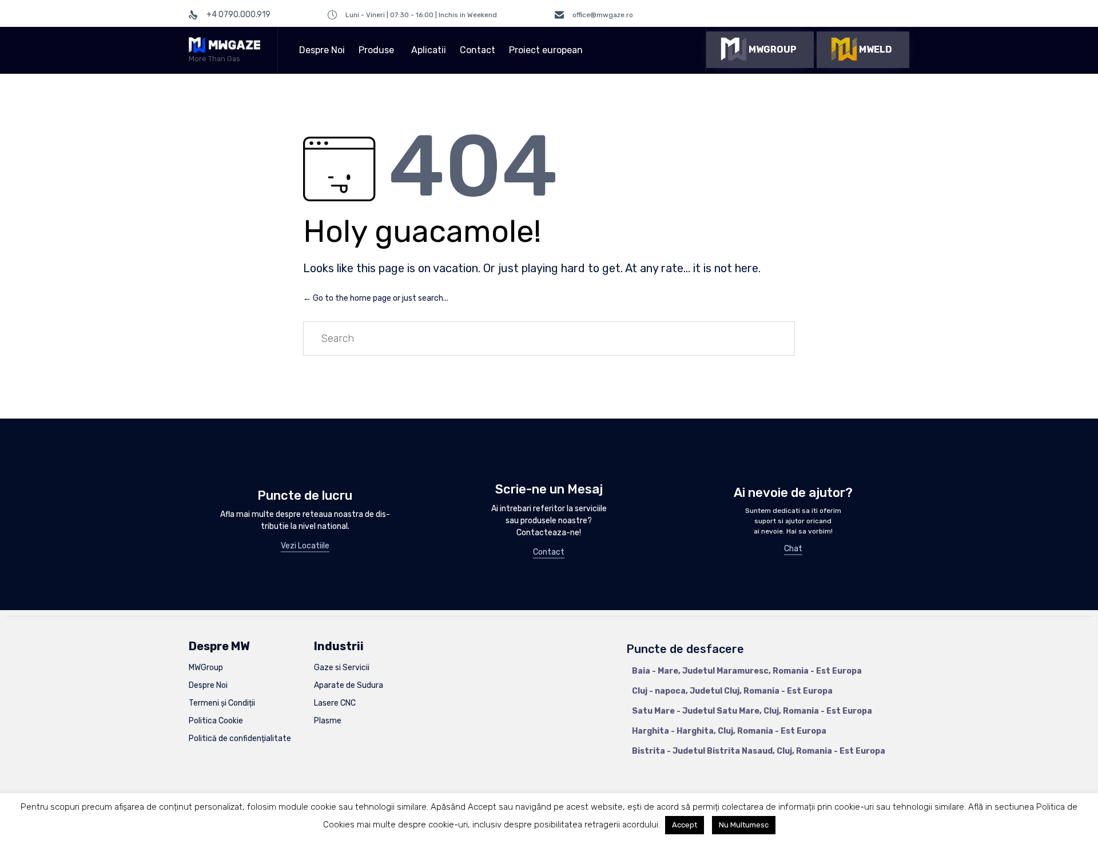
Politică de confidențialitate (240, 738)
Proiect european (546, 50)
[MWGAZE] (224, 45)
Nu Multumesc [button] (744, 825)
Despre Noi (322, 50)
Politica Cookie (216, 721)
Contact (477, 50)
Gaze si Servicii (341, 667)
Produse (376, 50)
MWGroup (206, 667)
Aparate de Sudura (348, 685)
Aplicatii (428, 50)
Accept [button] (684, 825)
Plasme (327, 721)
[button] (760, 49)
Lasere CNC (335, 703)
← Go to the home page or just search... (375, 298)
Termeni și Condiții (222, 703)
